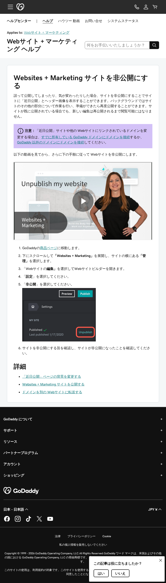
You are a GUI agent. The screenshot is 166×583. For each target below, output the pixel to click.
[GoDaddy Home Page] (21, 490)
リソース (10, 441)
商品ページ (48, 248)
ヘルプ (48, 20)
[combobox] (117, 45)
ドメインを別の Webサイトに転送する (52, 392)
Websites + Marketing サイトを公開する (53, 384)
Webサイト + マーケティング (46, 32)
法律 (58, 536)
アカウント (12, 464)
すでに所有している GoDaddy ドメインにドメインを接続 (85, 137)
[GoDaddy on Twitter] (39, 521)
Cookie (106, 536)
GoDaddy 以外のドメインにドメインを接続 (50, 142)
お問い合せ (93, 20)
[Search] (154, 45)
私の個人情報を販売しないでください (83, 544)
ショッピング (13, 475)
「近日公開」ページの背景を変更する (51, 376)
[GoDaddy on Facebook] (6, 521)
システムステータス (123, 20)
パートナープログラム (20, 452)
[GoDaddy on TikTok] (28, 521)
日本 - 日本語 (13, 509)
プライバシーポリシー (81, 536)
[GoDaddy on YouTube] (50, 521)
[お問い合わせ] (137, 7)
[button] (160, 560)
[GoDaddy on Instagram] (17, 521)
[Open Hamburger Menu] (8, 7)
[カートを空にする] (155, 7)
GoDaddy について (17, 419)
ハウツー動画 (69, 20)
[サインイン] (146, 7)
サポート (10, 430)
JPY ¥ (152, 509)
